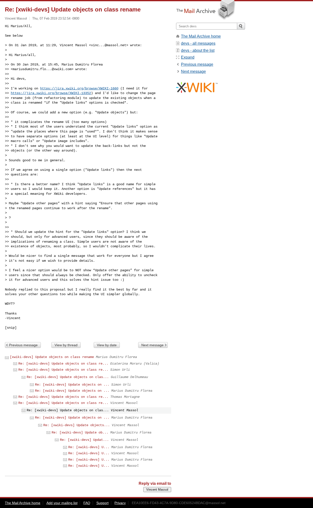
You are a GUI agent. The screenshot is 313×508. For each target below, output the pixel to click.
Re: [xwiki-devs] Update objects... (76, 425)
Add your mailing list (62, 503)
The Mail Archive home (201, 36)
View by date (107, 345)
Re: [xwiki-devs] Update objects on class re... (63, 364)
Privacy (120, 503)
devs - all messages (198, 43)
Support (102, 503)
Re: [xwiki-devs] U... (88, 447)
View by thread (66, 345)
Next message (152, 345)
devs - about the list (197, 50)
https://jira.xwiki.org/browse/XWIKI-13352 (51, 93)
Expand (187, 57)
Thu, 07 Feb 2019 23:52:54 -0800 (55, 18)
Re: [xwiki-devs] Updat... (84, 440)
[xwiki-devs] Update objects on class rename (52, 357)
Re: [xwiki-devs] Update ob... (80, 432)
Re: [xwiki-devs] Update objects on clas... (68, 377)
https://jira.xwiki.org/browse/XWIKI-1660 (79, 88)
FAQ (86, 503)
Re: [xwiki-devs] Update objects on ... (72, 385)
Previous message (23, 345)
